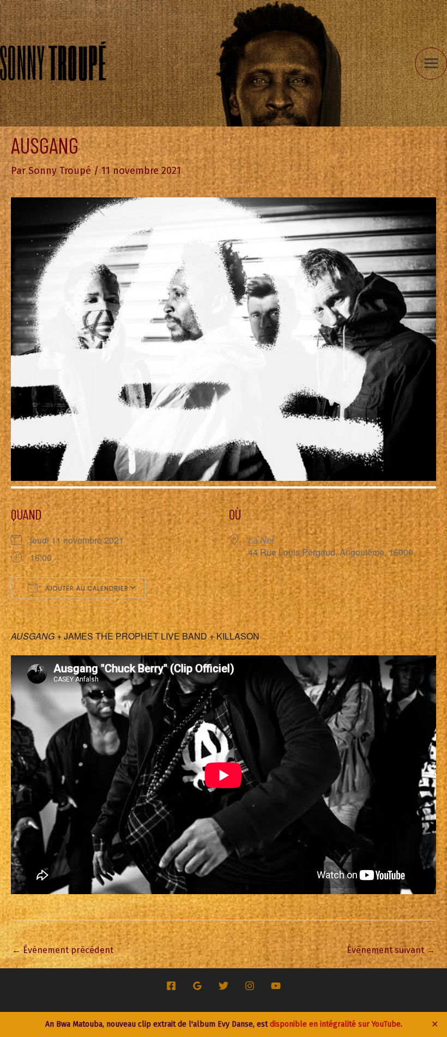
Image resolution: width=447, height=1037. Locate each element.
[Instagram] (250, 986)
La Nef (261, 540)
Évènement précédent (62, 950)
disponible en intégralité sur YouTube (335, 1024)
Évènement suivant (391, 950)
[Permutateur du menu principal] (431, 63)
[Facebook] (171, 986)
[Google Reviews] (197, 986)
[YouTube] (276, 986)
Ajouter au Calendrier (86, 588)
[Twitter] (223, 986)
